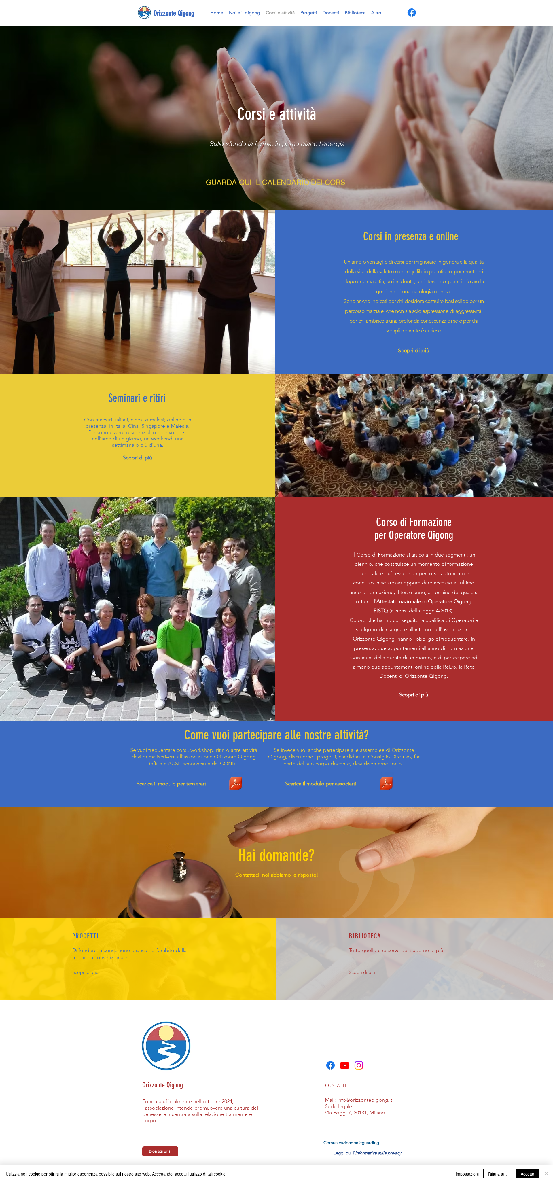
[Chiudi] (546, 1173)
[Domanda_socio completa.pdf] (386, 784)
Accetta (527, 1174)
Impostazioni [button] (467, 1174)
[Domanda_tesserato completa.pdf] (235, 784)
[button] (276, 182)
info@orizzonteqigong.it (364, 1100)
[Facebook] (411, 12)
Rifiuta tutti (497, 1174)
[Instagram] (358, 1065)
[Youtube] (344, 1065)
